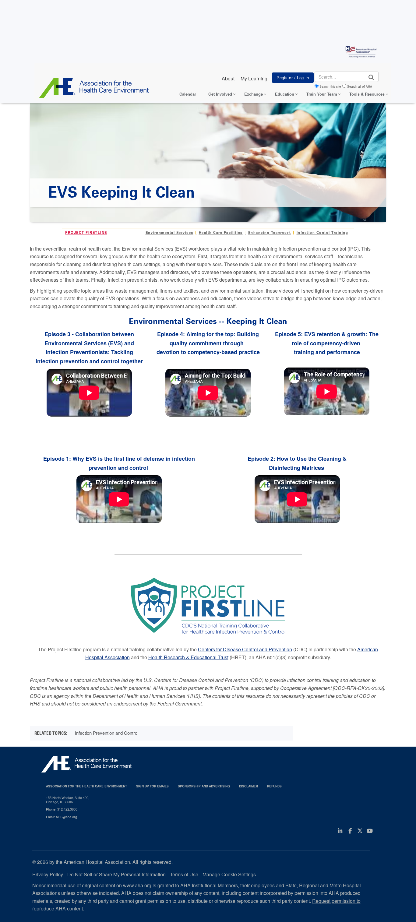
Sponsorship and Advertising (204, 786)
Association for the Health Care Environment (86, 786)
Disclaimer (248, 786)
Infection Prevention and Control (106, 733)
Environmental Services (169, 232)
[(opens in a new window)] (208, 607)
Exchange (253, 94)
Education (284, 94)
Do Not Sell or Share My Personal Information (116, 874)
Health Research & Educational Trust (188, 657)
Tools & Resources (367, 94)
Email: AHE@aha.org (61, 817)
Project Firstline (86, 232)
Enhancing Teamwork (269, 232)
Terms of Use (184, 874)
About (228, 78)
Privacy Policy (47, 874)
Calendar (187, 94)
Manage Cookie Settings (229, 874)
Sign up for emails (152, 786)
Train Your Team (321, 94)
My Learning (254, 78)
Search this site (330, 86)
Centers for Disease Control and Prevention (245, 649)
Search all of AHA (359, 86)
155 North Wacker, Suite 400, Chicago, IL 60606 (67, 799)
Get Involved (220, 94)
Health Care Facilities (221, 232)
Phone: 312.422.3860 (61, 809)
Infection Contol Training (322, 232)
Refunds (274, 786)
